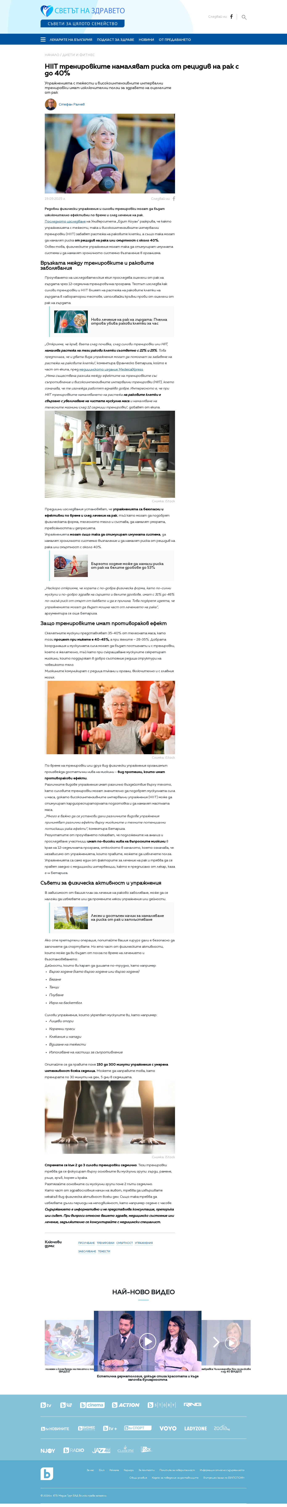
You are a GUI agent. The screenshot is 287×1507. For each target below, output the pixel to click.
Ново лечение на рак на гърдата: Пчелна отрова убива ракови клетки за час (129, 321)
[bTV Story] (165, 1405)
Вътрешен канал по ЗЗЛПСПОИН (223, 1478)
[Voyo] (172, 1427)
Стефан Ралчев (72, 104)
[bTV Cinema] (96, 1405)
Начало (52, 55)
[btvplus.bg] (113, 1428)
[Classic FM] (129, 1449)
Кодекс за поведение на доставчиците (175, 1478)
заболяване (87, 1251)
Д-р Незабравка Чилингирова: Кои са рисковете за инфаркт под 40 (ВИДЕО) (231, 1370)
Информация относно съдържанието (222, 1470)
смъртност (124, 1243)
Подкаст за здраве (115, 40)
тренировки (105, 1243)
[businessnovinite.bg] (90, 1428)
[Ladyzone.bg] (199, 1428)
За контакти (147, 1470)
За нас (90, 1470)
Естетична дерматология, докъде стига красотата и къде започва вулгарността (148, 1378)
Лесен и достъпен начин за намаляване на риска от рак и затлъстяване (127, 918)
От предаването (175, 40)
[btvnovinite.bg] (59, 1427)
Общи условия (138, 1478)
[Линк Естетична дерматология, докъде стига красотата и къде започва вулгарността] (147, 1370)
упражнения (144, 1243)
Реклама (114, 1470)
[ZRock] (151, 1450)
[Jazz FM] (105, 1451)
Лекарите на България (71, 40)
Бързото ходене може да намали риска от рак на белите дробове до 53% (127, 566)
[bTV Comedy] (69, 1405)
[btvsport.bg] (141, 1428)
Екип (102, 1470)
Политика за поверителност (177, 1470)
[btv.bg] (50, 1405)
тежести (104, 1251)
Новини (146, 40)
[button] (68, 1342)
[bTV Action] (129, 1405)
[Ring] (196, 1405)
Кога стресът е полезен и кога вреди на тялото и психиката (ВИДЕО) (64, 1370)
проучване (86, 1243)
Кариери (129, 1470)
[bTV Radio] (77, 1450)
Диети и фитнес (78, 55)
